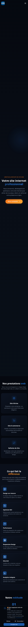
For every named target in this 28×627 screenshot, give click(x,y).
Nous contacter (13, 201)
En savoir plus (19, 617)
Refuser (8, 621)
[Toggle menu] (25, 3)
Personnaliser (20, 621)
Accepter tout (14, 624)
